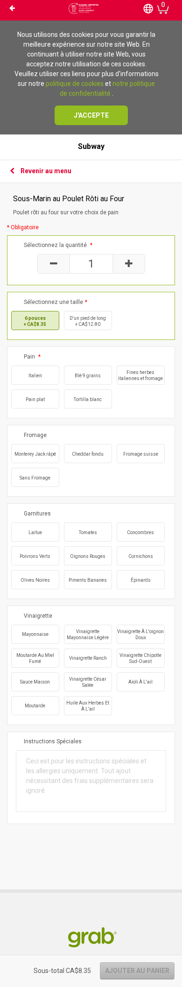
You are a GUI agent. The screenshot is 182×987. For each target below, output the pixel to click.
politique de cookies (75, 83)
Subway (91, 146)
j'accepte (91, 115)
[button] (148, 8)
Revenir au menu (46, 171)
